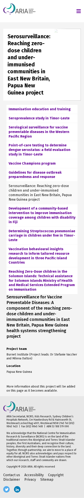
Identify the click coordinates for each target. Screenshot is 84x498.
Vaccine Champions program (32, 163)
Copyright (56, 475)
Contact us (11, 475)
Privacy (30, 479)
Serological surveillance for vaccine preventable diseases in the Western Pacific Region (39, 131)
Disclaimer (11, 479)
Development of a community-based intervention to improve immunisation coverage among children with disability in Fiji (42, 215)
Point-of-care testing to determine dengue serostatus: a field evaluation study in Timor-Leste (39, 149)
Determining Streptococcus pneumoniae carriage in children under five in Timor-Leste (42, 235)
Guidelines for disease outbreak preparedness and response (35, 174)
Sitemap (46, 479)
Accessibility (34, 475)
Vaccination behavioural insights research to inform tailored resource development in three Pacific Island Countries (39, 255)
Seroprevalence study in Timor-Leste (39, 118)
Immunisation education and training (40, 109)
